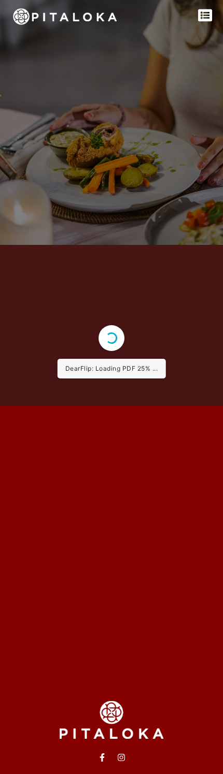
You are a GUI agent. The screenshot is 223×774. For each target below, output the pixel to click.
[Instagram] (121, 757)
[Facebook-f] (102, 757)
